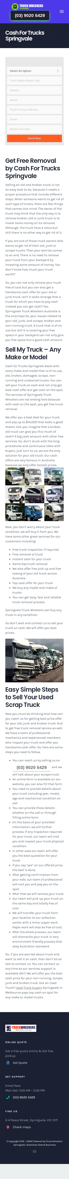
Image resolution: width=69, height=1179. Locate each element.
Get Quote (20, 1063)
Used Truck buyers (29, 988)
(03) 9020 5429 (30, 15)
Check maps (22, 1127)
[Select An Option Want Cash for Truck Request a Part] (34, 71)
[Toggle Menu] (62, 11)
